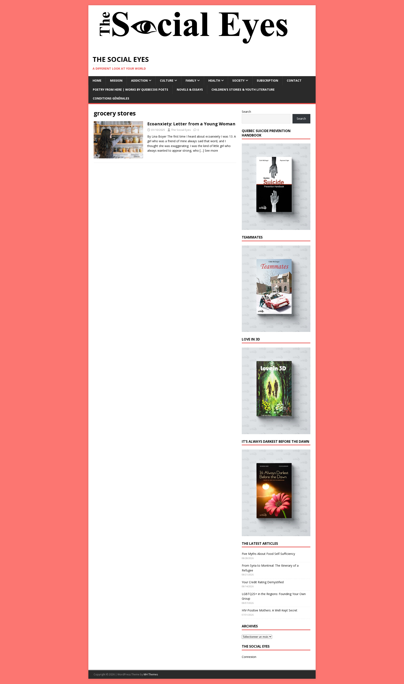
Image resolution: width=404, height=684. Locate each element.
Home (97, 80)
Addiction (139, 80)
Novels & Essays (190, 89)
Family (191, 80)
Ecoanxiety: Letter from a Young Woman (191, 124)
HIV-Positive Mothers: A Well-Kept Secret (269, 610)
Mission (116, 80)
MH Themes (151, 674)
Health (214, 80)
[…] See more (209, 150)
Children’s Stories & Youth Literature (243, 89)
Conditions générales (111, 98)
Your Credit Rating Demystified (263, 582)
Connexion (249, 657)
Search (246, 112)
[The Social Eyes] (193, 48)
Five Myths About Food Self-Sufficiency (268, 554)
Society (238, 80)
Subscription (267, 80)
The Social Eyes (181, 130)
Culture (166, 80)
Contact (294, 80)
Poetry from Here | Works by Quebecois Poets (130, 89)
